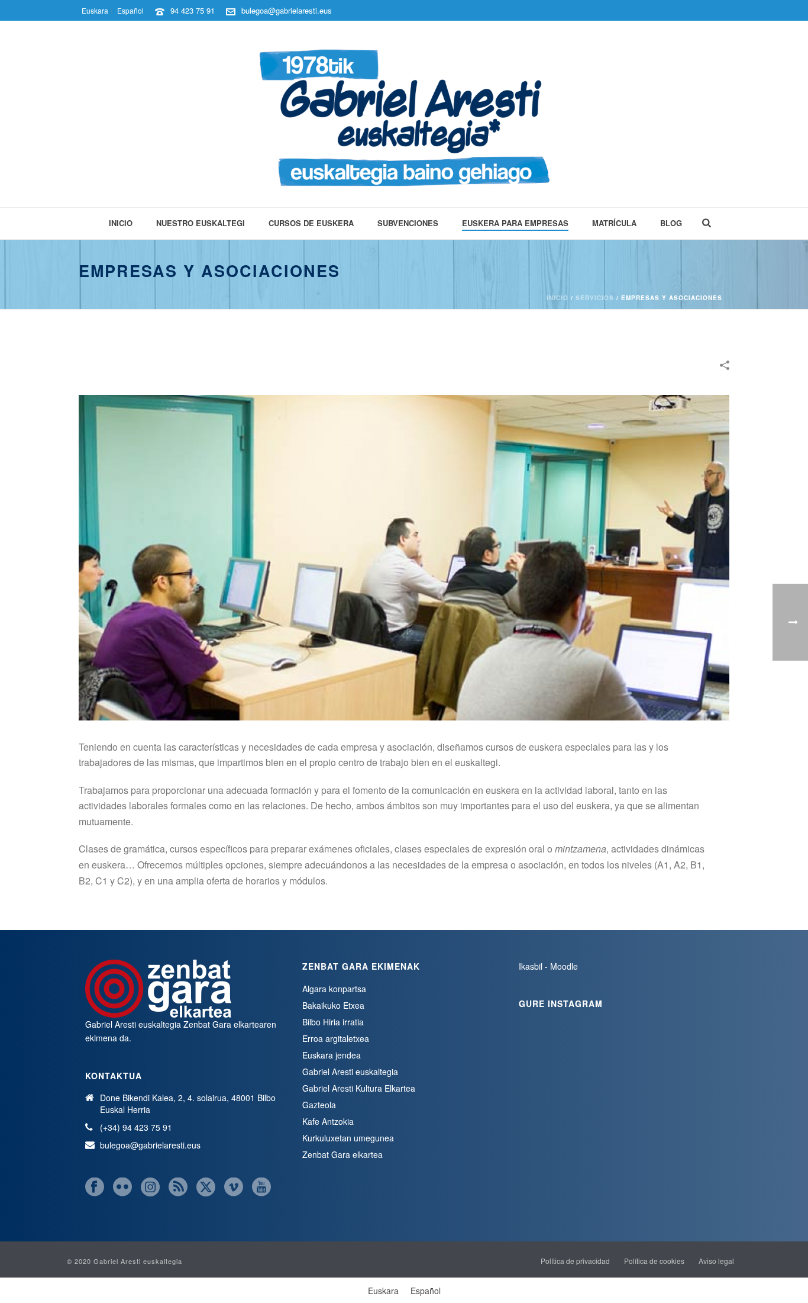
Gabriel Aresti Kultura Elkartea (358, 1088)
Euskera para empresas (515, 223)
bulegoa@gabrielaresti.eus (286, 10)
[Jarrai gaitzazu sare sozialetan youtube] (261, 1187)
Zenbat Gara (207, 1024)
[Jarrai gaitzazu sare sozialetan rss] (178, 1187)
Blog (671, 223)
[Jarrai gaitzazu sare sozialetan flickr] (122, 1187)
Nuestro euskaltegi (200, 223)
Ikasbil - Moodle (548, 966)
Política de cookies (654, 1261)
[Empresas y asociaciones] (404, 556)
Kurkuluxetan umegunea (348, 1138)
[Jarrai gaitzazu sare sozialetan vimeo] (233, 1187)
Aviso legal (716, 1261)
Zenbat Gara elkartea (342, 1154)
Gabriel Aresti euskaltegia (350, 1071)
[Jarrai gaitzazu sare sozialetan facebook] (94, 1187)
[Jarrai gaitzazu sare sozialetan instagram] (150, 1187)
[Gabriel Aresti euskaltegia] (404, 114)
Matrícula (614, 223)
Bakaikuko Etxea (333, 1005)
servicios (595, 298)
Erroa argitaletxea (335, 1038)
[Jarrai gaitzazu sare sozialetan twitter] (205, 1187)
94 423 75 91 (192, 10)
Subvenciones (407, 223)
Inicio (120, 223)
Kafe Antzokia (328, 1121)
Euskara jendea (331, 1055)
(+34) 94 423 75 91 (136, 1127)
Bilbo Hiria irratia (333, 1021)
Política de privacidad (575, 1261)
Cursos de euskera (311, 223)
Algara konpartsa (334, 988)
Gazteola (319, 1104)
